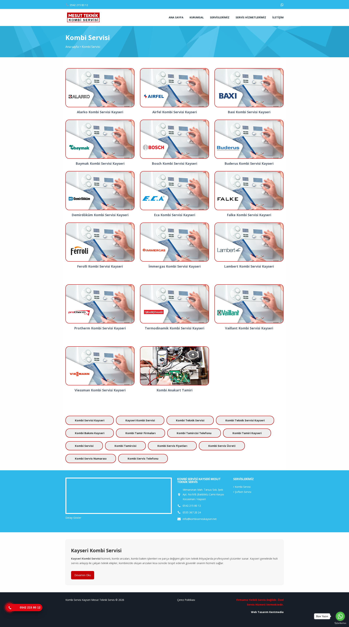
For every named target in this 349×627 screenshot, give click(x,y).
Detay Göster (73, 517)
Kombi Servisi (242, 486)
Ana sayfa (176, 17)
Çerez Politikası (186, 600)
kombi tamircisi (125, 446)
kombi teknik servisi (190, 420)
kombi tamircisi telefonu (194, 433)
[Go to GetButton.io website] (340, 623)
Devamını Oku (82, 575)
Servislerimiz (219, 17)
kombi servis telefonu (143, 458)
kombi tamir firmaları (140, 433)
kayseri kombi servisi (140, 420)
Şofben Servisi (242, 492)
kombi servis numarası (91, 458)
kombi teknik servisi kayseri (245, 420)
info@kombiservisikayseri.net (200, 519)
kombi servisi (84, 446)
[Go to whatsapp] (340, 616)
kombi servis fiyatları (172, 446)
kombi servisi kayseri (89, 420)
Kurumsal (197, 17)
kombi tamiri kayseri (247, 433)
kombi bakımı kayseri (89, 433)
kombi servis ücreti (221, 446)
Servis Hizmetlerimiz (251, 17)
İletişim (278, 17)
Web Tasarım (259, 612)
